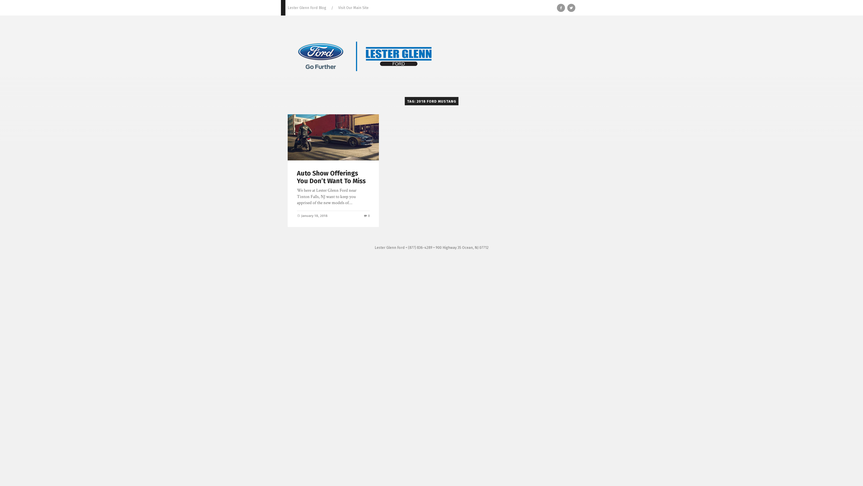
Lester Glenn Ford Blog (307, 8)
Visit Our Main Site (353, 8)
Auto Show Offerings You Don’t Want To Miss (331, 177)
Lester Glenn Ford (390, 247)
